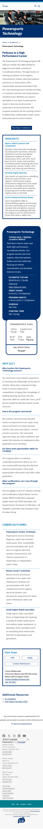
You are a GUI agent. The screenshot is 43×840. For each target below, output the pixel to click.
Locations (23, 804)
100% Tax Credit (7, 798)
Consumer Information (19, 816)
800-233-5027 (7, 754)
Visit (12, 658)
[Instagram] (14, 735)
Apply (30, 658)
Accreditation (10, 699)
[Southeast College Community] (13, 6)
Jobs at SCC (6, 786)
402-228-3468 (7, 752)
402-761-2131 (7, 779)
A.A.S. (18, 237)
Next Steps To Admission (21, 128)
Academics (14, 42)
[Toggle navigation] (39, 6)
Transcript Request (8, 788)
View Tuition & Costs (17, 287)
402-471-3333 (7, 765)
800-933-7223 (7, 782)
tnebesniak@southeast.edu (17, 679)
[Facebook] (3, 735)
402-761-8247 (10, 682)
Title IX (28, 816)
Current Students (7, 793)
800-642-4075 (7, 768)
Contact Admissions (21, 664)
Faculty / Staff (6, 791)
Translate (21, 742)
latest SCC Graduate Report (23, 724)
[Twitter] (9, 735)
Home (4, 42)
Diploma (27, 237)
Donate (29, 804)
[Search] (35, 6)
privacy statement (35, 811)
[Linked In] (19, 735)
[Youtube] (24, 735)
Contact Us (6, 795)
